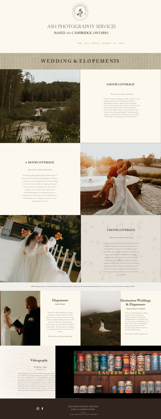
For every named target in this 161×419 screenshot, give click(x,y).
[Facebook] (42, 408)
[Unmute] (61, 396)
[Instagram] (38, 408)
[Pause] (58, 396)
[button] (95, 42)
